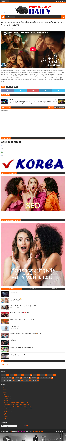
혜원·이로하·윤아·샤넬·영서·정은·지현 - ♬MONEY (22, 319)
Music (8, 86)
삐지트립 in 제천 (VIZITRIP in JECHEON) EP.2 (21, 347)
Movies (50, 375)
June (5, 416)
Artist (27, 375)
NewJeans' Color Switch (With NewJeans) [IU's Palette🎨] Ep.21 (25, 333)
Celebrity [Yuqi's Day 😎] (16, 299)
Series (34, 380)
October (6, 400)
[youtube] (60, 1)
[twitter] (58, 1)
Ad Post (26, 377)
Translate (29, 426)
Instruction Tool (45, 377)
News (35, 375)
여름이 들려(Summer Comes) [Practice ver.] (20, 354)
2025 (4, 390)
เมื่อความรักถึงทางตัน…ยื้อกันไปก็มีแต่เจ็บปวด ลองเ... (17, 404)
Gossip (26, 380)
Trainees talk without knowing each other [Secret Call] (23, 305)
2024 (4, 392)
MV (11, 86)
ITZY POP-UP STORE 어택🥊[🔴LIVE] (19, 312)
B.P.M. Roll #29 (14, 292)
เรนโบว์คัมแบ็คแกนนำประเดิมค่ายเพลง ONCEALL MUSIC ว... (19, 409)
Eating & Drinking (7, 380)
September (7, 411)
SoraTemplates (21, 431)
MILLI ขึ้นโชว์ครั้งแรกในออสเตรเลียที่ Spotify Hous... (17, 402)
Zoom (42, 375)
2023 (4, 394)
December (7, 396)
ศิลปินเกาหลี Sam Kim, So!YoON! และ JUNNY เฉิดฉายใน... (18, 406)
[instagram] (64, 1)
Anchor (17, 377)
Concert (34, 377)
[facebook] (56, 1)
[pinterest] (62, 1)
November (7, 398)
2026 (4, 387)
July (5, 414)
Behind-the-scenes (6, 377)
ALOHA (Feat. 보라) (14, 326)
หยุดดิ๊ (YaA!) (13, 340)
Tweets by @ (4, 364)
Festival (18, 380)
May (5, 418)
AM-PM (10, 431)
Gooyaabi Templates (38, 431)
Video (15, 86)
